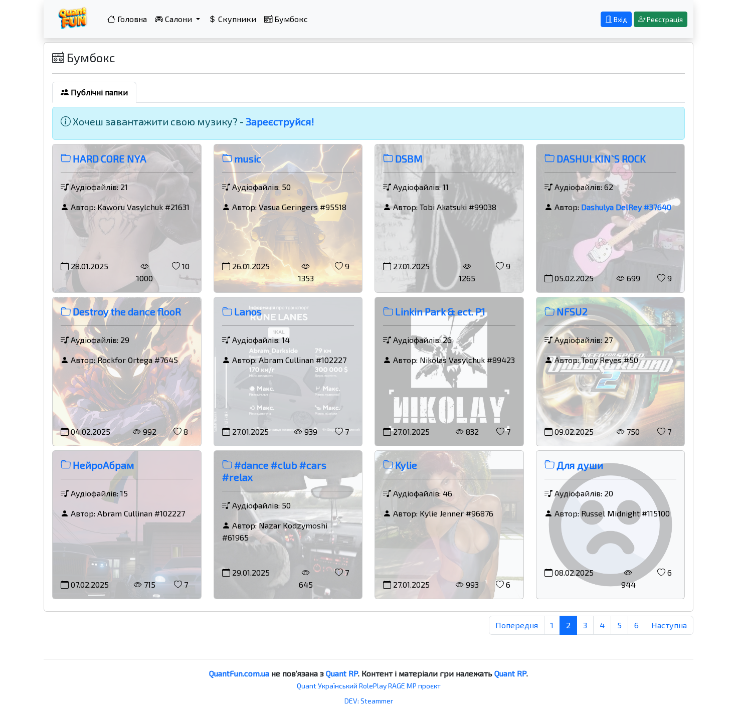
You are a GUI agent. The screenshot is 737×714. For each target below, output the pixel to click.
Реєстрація (664, 19)
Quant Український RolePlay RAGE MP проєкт (369, 685)
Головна (131, 19)
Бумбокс (290, 19)
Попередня (516, 625)
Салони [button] (178, 19)
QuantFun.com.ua (239, 673)
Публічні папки (98, 92)
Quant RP (342, 673)
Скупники (236, 19)
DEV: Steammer (368, 700)
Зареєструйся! (280, 121)
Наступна (669, 625)
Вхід (619, 19)
